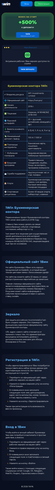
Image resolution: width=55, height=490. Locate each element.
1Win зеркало (27, 69)
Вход (27, 4)
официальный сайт (27, 35)
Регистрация (44, 4)
